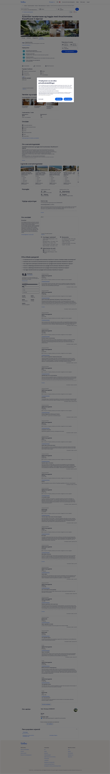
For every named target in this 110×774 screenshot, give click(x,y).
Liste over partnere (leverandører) (44, 95)
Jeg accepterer (68, 99)
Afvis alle (59, 99)
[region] (55, 89)
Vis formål (40, 99)
